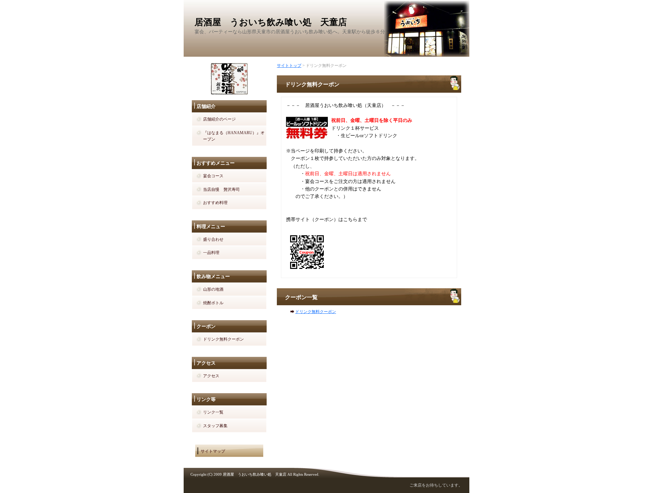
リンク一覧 (213, 412)
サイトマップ (213, 451)
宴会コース (213, 176)
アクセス (206, 363)
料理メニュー (211, 226)
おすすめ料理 (215, 202)
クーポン (206, 326)
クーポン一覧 (301, 297)
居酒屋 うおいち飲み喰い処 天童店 (271, 22)
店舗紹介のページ (219, 119)
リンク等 (206, 399)
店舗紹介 (206, 106)
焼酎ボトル (213, 302)
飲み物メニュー (213, 276)
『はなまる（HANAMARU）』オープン (234, 136)
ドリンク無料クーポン (315, 311)
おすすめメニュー (216, 163)
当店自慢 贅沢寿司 (221, 189)
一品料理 (211, 252)
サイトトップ (289, 65)
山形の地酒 (213, 289)
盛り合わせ (213, 239)
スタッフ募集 (215, 425)
